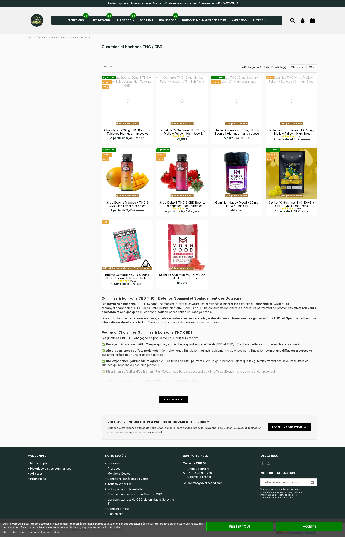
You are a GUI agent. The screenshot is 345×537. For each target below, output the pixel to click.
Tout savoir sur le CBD (123, 484)
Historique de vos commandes (50, 468)
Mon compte (38, 463)
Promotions (38, 479)
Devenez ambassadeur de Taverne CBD (134, 494)
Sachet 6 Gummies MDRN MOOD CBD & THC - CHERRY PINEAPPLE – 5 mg (182, 278)
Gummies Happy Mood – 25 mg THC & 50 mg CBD (236, 204)
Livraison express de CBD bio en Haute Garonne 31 (140, 501)
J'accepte (309, 526)
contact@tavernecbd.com (204, 483)
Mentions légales (118, 473)
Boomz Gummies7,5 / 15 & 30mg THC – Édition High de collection (127, 276)
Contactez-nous (118, 509)
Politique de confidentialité (125, 489)
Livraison (113, 463)
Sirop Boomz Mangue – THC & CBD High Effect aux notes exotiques (127, 206)
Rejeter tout (239, 526)
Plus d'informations (15, 532)
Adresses (36, 473)
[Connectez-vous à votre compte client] (302, 20)
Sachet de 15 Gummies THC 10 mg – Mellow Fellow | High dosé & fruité (182, 133)
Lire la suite (173, 399)
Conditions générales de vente (127, 479)
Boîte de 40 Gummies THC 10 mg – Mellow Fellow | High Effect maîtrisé (291, 133)
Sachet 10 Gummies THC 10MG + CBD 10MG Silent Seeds (291, 204)
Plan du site (115, 514)
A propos (113, 468)
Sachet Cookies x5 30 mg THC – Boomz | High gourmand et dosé (237, 131)
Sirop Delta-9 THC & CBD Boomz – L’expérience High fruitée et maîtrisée (182, 206)
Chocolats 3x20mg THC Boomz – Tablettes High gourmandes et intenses (127, 133)
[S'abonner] (312, 482)
